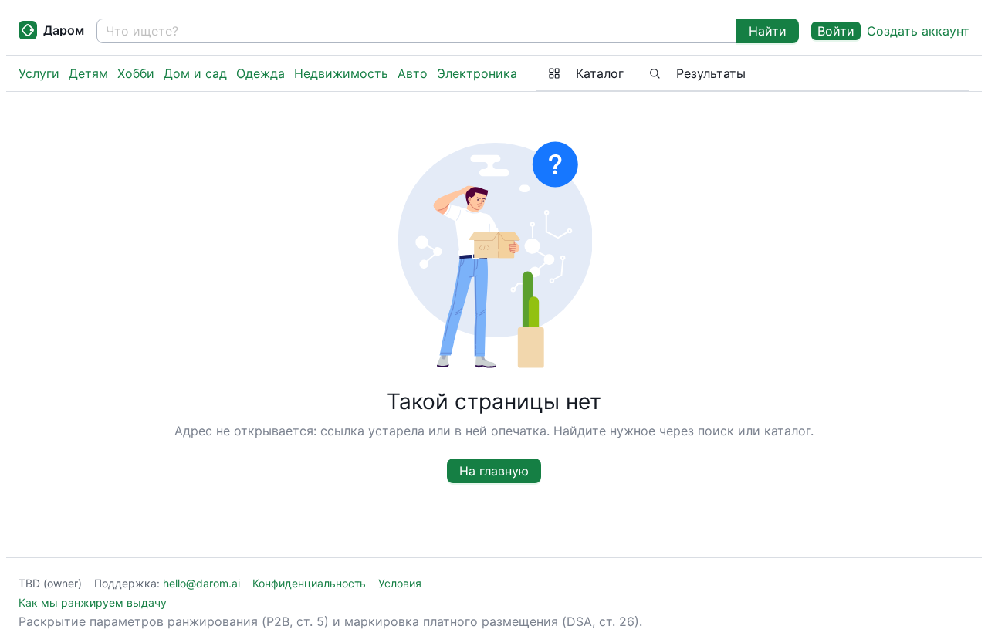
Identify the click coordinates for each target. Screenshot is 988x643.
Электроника (477, 73)
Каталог (600, 73)
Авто (413, 73)
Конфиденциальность (309, 583)
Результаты (711, 73)
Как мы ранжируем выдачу (93, 602)
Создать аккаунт (918, 31)
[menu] (752, 73)
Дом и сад (195, 73)
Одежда (260, 73)
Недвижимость (341, 73)
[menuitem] (586, 73)
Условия (399, 583)
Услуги (39, 73)
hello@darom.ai (201, 583)
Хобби (135, 73)
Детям (88, 73)
